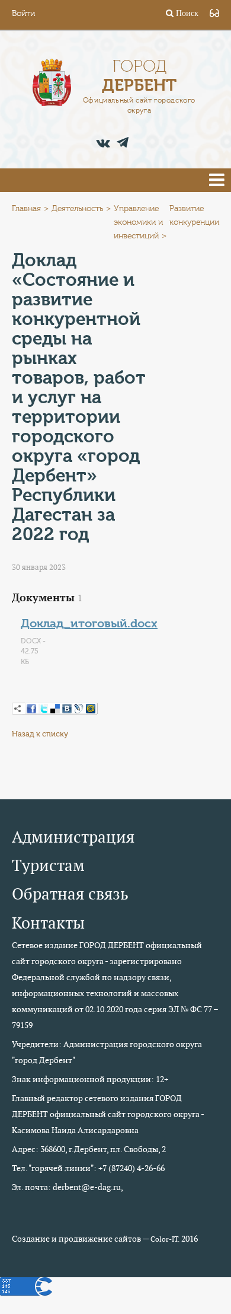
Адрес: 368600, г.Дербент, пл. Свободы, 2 (89, 1149)
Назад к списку (40, 733)
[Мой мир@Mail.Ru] (90, 708)
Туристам (48, 865)
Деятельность (77, 208)
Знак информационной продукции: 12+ (90, 1079)
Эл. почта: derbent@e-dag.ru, (67, 1187)
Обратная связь (70, 894)
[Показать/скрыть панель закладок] (18, 709)
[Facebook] (31, 708)
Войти (23, 13)
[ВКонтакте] (67, 708)
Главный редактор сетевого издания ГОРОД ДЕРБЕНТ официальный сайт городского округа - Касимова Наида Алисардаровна (108, 1114)
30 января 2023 (39, 567)
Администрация (73, 837)
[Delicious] (55, 708)
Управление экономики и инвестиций (138, 222)
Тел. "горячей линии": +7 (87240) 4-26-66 (88, 1168)
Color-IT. (164, 1239)
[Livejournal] (79, 708)
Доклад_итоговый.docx (89, 623)
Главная (26, 208)
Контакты (48, 923)
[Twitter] (43, 708)
